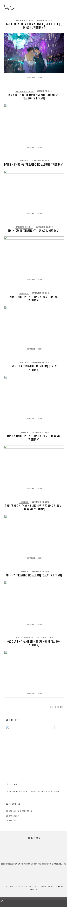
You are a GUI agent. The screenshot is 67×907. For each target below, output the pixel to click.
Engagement (24, 161)
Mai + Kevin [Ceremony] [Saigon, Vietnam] (34, 231)
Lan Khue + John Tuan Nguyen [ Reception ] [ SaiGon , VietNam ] (34, 25)
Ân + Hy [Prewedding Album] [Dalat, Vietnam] (34, 575)
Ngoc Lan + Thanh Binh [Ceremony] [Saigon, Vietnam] (34, 643)
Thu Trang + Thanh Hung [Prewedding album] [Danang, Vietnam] (34, 507)
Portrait (11, 821)
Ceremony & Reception (24, 20)
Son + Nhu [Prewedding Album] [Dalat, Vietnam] (34, 298)
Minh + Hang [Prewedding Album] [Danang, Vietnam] (33, 437)
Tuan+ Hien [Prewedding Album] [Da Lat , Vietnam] (33, 368)
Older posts (57, 707)
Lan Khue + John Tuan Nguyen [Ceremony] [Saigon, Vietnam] (34, 96)
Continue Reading (34, 77)
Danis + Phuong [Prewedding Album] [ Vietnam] (33, 164)
